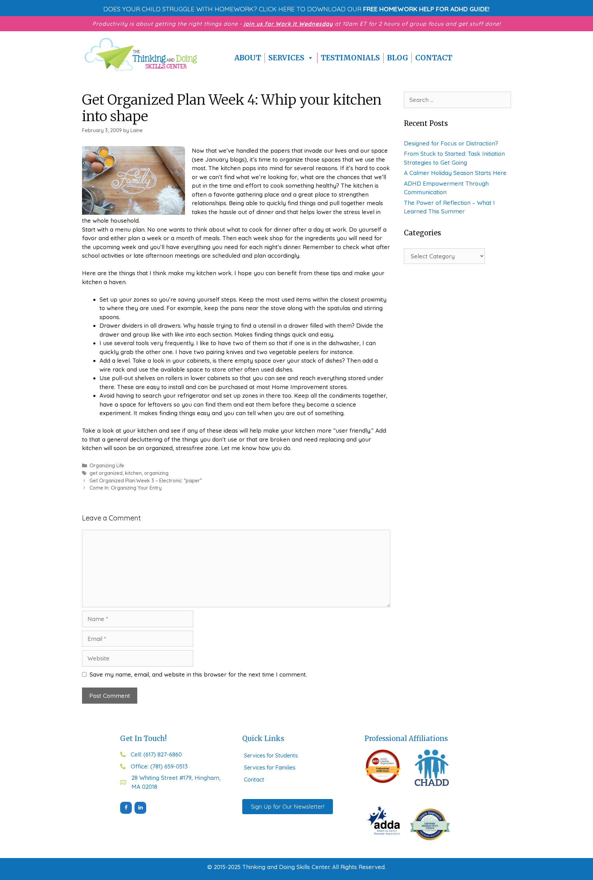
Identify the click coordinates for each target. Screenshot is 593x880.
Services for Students (271, 755)
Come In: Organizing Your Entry (126, 488)
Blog (397, 57)
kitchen (133, 473)
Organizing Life (107, 465)
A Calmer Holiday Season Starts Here (455, 172)
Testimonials (350, 57)
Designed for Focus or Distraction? (451, 143)
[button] (296, 9)
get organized (106, 473)
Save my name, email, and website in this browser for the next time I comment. (198, 674)
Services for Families (269, 767)
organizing (156, 473)
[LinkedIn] (140, 808)
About (247, 57)
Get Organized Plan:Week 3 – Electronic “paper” (146, 481)
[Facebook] (126, 808)
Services (286, 57)
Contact (433, 57)
